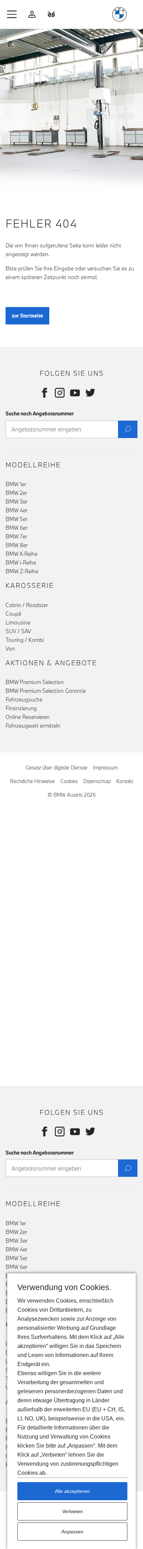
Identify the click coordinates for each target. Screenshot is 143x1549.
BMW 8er (17, 545)
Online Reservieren (28, 716)
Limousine (18, 622)
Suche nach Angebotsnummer (40, 413)
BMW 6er (16, 527)
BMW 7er (16, 536)
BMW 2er (16, 492)
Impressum (105, 767)
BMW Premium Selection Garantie (46, 690)
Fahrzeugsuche (24, 699)
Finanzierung (21, 708)
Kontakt (124, 781)
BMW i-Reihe (21, 562)
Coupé (13, 613)
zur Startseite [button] (27, 315)
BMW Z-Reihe (22, 571)
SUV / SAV (18, 631)
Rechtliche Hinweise (32, 781)
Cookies (69, 781)
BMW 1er (16, 484)
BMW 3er (16, 501)
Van (10, 648)
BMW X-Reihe (21, 553)
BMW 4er (16, 510)
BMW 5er (16, 518)
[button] (12, 14)
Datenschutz (97, 781)
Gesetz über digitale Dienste (56, 767)
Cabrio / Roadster (27, 604)
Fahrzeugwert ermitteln (33, 725)
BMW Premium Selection (35, 681)
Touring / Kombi (25, 639)
